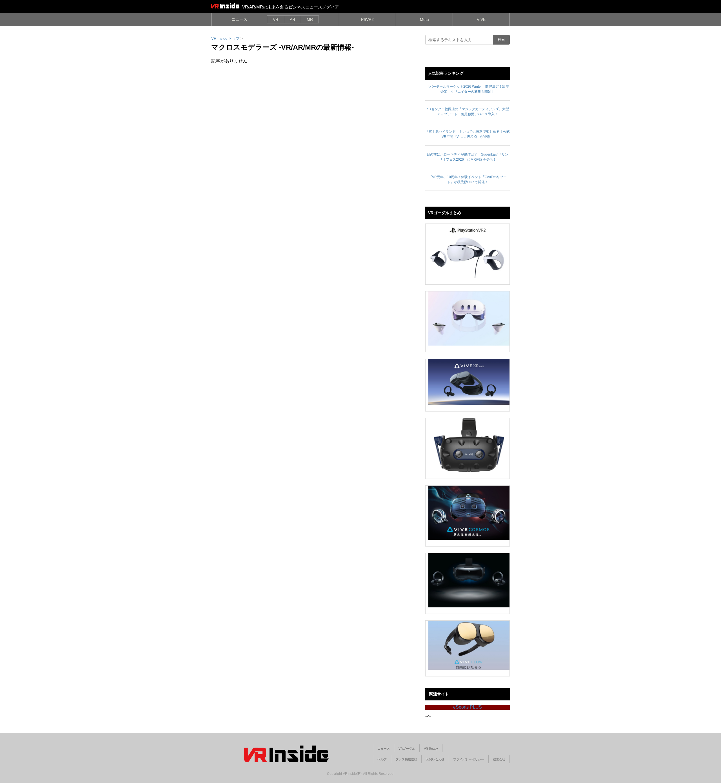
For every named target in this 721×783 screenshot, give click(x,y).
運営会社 (499, 759)
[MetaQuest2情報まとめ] (468, 318)
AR (292, 19)
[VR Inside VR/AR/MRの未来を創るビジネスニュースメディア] (225, 5)
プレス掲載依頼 (406, 759)
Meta (424, 19)
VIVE (481, 19)
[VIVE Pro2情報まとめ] (468, 445)
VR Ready (431, 748)
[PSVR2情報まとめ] (468, 251)
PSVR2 (367, 19)
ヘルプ (382, 759)
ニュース (239, 19)
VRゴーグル (407, 748)
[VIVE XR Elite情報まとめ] (468, 382)
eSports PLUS (467, 707)
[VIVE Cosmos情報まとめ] (468, 513)
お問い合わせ (435, 759)
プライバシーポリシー (468, 759)
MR (310, 19)
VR (275, 19)
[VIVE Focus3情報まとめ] (468, 580)
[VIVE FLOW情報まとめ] (468, 645)
